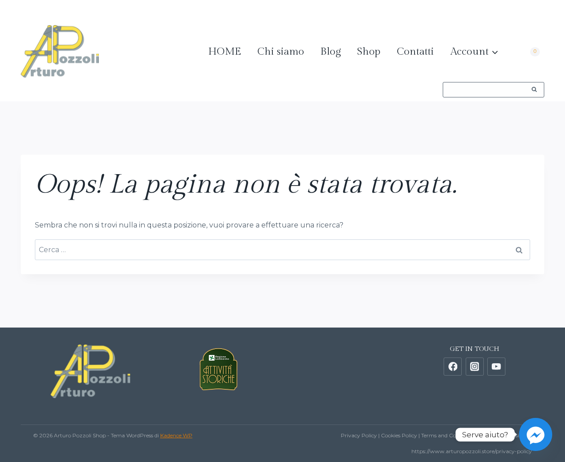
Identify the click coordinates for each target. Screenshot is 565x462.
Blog (330, 51)
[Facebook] (473, 12)
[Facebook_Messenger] (535, 434)
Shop (368, 51)
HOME (224, 51)
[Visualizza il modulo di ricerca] (493, 89)
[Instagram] (502, 12)
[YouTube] (531, 12)
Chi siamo (280, 51)
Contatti (415, 51)
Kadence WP (176, 435)
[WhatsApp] (444, 12)
